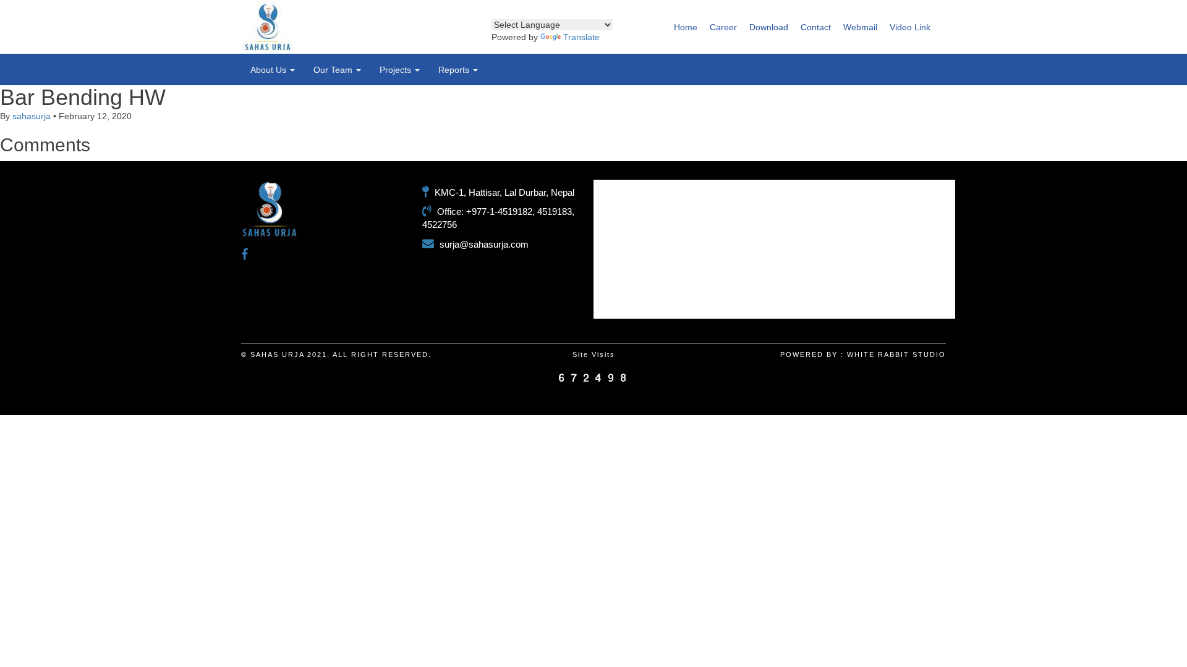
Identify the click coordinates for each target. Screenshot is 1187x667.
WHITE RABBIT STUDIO (896, 354)
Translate (581, 37)
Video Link (910, 27)
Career (723, 27)
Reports (455, 70)
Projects (397, 70)
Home (685, 27)
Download (768, 27)
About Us (269, 70)
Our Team (334, 70)
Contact (816, 27)
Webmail (860, 27)
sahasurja (31, 116)
